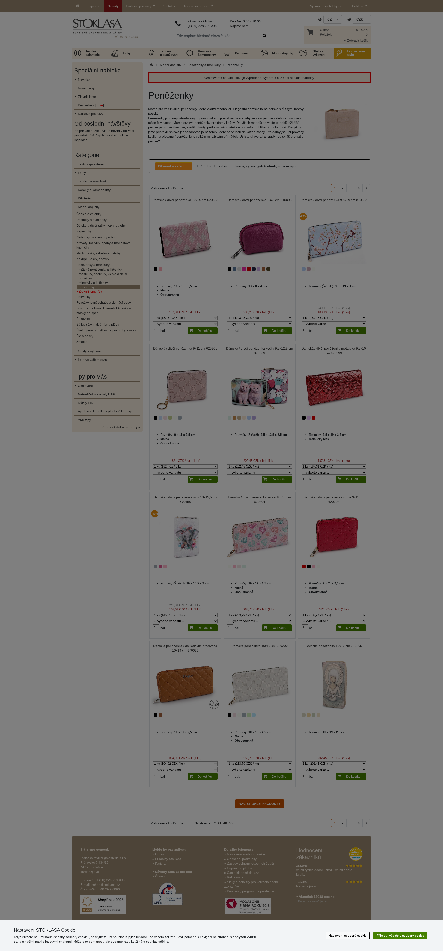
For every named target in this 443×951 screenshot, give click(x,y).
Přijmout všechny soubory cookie (400, 935)
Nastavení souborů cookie (348, 935)
